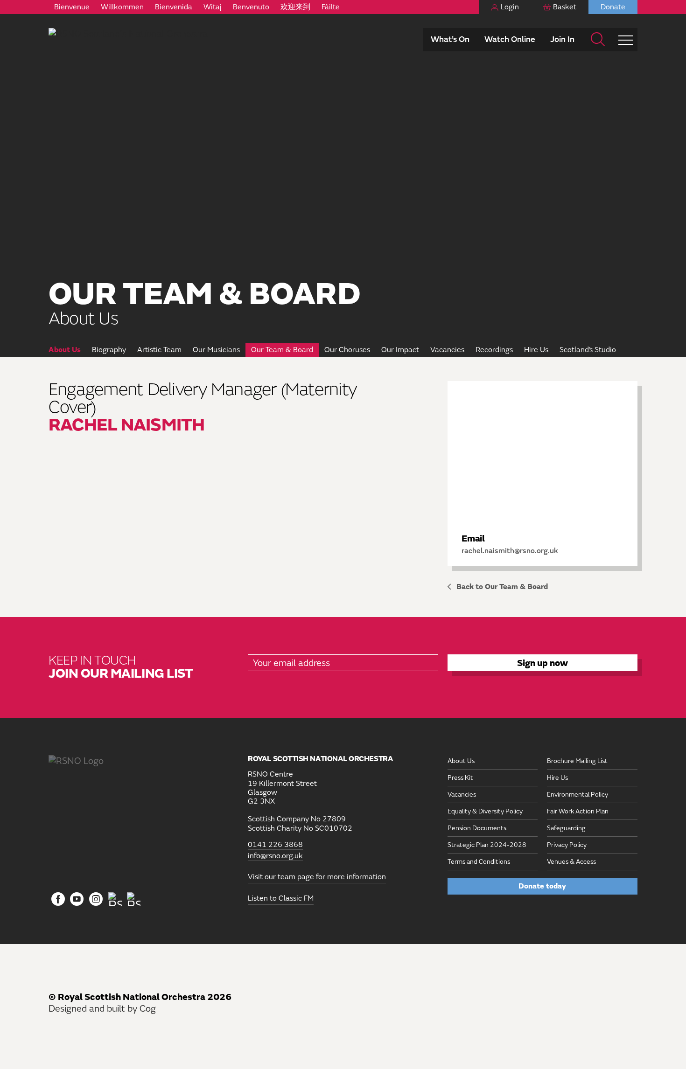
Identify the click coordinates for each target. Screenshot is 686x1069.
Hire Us (536, 349)
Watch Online (509, 39)
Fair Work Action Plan (578, 811)
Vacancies (447, 349)
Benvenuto (251, 7)
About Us (65, 349)
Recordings (494, 349)
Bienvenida (173, 7)
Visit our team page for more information (317, 877)
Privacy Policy (567, 845)
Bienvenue (72, 7)
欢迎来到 (295, 7)
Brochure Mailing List (577, 761)
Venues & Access (571, 862)
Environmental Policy (577, 794)
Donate (613, 7)
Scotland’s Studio (588, 349)
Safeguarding (566, 828)
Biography (109, 349)
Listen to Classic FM (281, 898)
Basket (564, 7)
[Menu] (625, 39)
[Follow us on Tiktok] (115, 899)
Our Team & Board (282, 349)
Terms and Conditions (479, 862)
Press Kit (460, 778)
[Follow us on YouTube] (77, 899)
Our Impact (400, 349)
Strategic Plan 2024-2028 (487, 845)
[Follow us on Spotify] (133, 899)
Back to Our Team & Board (502, 586)
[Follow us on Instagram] (95, 899)
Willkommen (122, 7)
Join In (562, 39)
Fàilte (331, 7)
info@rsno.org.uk (275, 856)
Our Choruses (347, 349)
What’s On (450, 39)
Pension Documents (477, 828)
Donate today (542, 886)
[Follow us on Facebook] (58, 899)
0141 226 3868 (275, 844)
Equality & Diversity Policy (485, 811)
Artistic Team (159, 349)
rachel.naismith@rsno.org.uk (510, 550)
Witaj (212, 7)
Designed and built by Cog (102, 1008)
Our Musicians (216, 349)
